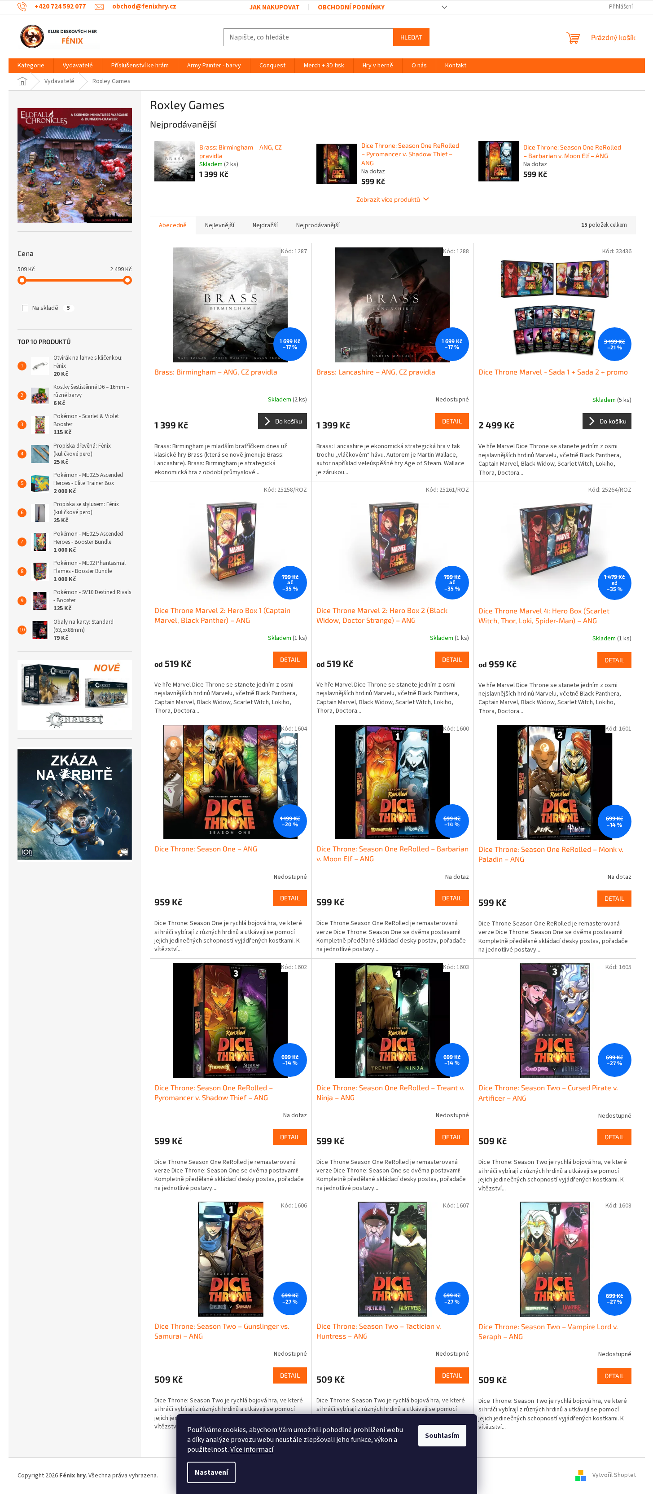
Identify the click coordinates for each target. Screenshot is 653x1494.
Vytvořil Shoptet (614, 1475)
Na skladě (51, 308)
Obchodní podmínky (351, 7)
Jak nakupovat (275, 7)
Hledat (411, 37)
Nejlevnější (219, 225)
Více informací (251, 1449)
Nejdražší (265, 225)
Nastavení (211, 1472)
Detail (452, 421)
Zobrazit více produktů (388, 199)
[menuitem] (31, 65)
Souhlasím (442, 1436)
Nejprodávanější (318, 225)
